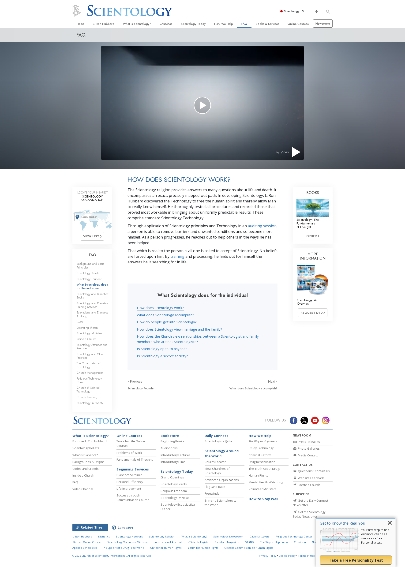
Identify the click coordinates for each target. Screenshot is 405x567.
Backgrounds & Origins (88, 462)
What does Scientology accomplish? (165, 315)
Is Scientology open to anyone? (162, 348)
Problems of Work (129, 453)
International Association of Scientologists (181, 542)
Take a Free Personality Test (356, 560)
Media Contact (307, 455)
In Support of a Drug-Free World (123, 547)
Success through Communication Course (132, 497)
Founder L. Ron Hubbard (89, 441)
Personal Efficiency (129, 482)
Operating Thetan (87, 327)
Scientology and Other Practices (90, 356)
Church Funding (87, 397)
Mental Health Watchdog (266, 482)
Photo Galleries (308, 448)
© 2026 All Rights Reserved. (112, 555)
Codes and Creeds (85, 468)
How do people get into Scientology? (167, 322)
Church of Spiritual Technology (88, 389)
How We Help (223, 24)
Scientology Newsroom (228, 536)
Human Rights (258, 475)
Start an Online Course (86, 542)
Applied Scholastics (84, 547)
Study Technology (261, 448)
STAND (249, 542)
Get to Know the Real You (342, 523)
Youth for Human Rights (203, 547)
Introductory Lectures (176, 455)
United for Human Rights (165, 547)
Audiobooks (169, 448)
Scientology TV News (175, 498)
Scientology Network (129, 536)
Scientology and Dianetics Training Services (92, 305)
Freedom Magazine (226, 542)
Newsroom (322, 23)
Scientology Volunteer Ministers (127, 542)
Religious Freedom (174, 491)
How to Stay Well (263, 499)
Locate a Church (308, 485)
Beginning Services (132, 469)
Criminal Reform (260, 455)
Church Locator (215, 462)
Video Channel (82, 489)
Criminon (300, 542)
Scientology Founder (141, 388)
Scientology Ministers (89, 333)
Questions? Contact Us (313, 471)
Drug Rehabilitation (262, 462)
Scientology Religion (162, 536)
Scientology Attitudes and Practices (92, 347)
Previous (136, 381)
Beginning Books (172, 441)
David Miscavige (260, 536)
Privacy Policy (267, 555)
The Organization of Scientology (89, 365)
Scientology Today (193, 24)
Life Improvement (128, 488)
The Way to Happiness (274, 542)
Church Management (90, 372)
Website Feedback (310, 478)
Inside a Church (87, 339)
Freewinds (212, 493)
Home (80, 24)
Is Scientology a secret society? (162, 356)
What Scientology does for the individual (92, 286)
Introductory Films (173, 462)
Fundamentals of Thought (134, 459)
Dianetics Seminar (129, 475)
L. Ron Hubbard (103, 24)
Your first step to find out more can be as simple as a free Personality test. (375, 536)
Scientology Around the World (222, 453)
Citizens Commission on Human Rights (248, 547)
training (177, 256)
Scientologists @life (218, 441)
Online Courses (298, 24)
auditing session (262, 225)
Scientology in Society (90, 403)
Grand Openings (172, 477)
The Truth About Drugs (265, 468)
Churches (166, 24)
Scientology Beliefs (88, 273)
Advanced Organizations (222, 480)
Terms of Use (306, 555)
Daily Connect (216, 435)
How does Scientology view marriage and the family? (179, 329)
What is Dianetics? (85, 455)
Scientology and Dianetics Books (92, 296)
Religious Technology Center (89, 380)
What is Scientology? (137, 24)
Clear (80, 322)
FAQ (244, 24)
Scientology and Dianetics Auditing (92, 314)
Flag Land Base (215, 487)
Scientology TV (294, 11)
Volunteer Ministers (263, 489)
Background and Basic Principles (90, 265)
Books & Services (267, 24)
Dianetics (104, 536)
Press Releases (308, 442)
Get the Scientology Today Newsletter (309, 514)
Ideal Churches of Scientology (217, 470)
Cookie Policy (287, 555)
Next (272, 381)
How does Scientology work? (160, 307)
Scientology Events (174, 484)
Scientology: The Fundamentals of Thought (307, 223)
